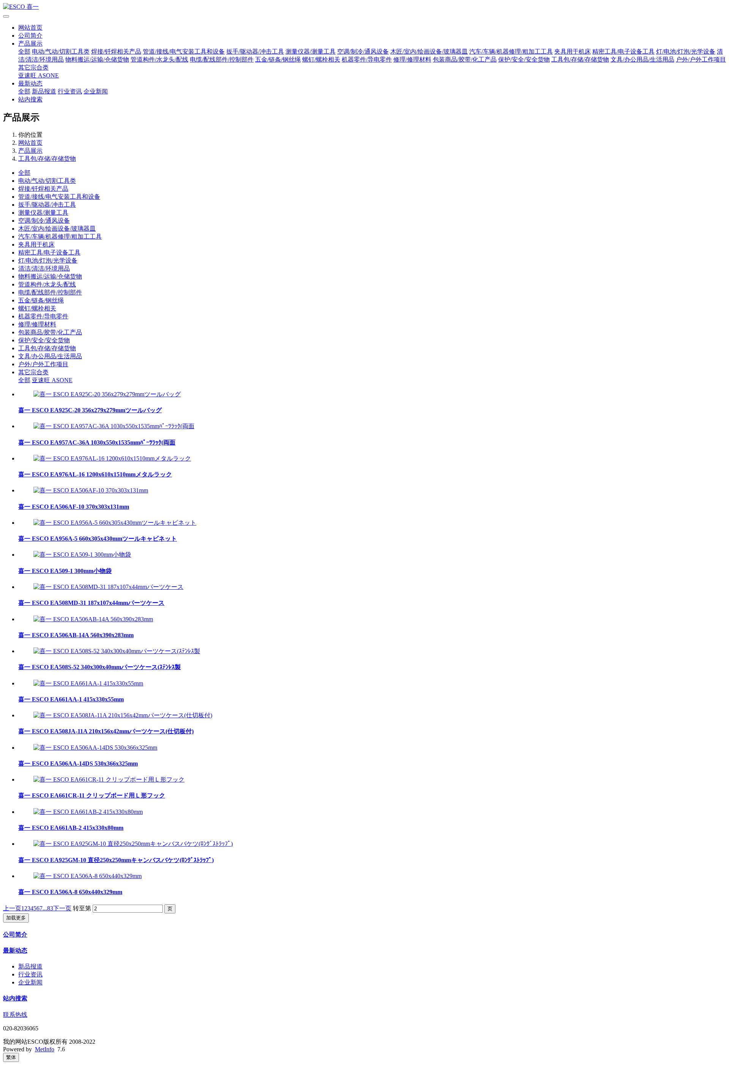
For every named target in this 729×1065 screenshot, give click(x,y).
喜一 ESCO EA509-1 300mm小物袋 (65, 571)
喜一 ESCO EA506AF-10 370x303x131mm (73, 506)
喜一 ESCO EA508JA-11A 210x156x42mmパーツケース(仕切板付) (106, 731)
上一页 (12, 908)
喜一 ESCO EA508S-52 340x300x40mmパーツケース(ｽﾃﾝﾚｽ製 (99, 667)
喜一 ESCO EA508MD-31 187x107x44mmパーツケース (91, 603)
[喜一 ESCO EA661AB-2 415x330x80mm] (88, 812)
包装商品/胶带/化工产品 (465, 59)
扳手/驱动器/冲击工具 (255, 51)
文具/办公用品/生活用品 (642, 59)
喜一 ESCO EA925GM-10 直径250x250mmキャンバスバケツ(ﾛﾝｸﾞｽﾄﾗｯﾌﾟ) (116, 860)
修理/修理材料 (412, 59)
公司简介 (30, 35)
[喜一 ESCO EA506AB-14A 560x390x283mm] (93, 619)
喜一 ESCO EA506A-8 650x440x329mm (70, 892)
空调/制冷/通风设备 (363, 51)
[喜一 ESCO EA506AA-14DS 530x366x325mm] (95, 747)
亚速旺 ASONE (38, 75)
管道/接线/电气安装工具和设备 (184, 51)
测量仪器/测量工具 (311, 51)
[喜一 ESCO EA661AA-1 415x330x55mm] (88, 683)
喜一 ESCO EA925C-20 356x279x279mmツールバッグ (90, 410)
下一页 (62, 908)
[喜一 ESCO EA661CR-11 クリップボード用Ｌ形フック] (109, 779)
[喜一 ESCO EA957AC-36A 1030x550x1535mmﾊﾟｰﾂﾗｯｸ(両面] (113, 426)
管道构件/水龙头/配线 (159, 59)
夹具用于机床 (572, 51)
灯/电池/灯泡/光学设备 (685, 51)
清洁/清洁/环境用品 (44, 268)
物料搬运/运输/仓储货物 (97, 59)
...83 (48, 908)
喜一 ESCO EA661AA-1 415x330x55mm (71, 699)
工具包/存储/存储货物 (580, 59)
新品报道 (44, 91)
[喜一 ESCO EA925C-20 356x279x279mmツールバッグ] (107, 394)
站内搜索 (30, 99)
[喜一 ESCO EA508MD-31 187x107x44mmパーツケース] (108, 587)
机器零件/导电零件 (367, 59)
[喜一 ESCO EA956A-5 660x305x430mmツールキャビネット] (114, 522)
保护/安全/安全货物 (524, 59)
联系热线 (15, 1014)
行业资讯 (70, 91)
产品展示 (30, 43)
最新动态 (30, 83)
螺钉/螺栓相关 (321, 59)
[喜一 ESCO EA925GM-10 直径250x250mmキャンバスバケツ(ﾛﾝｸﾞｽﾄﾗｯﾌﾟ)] (133, 843)
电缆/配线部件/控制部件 (222, 59)
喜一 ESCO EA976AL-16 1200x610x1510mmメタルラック (95, 474)
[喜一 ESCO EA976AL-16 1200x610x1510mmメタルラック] (112, 458)
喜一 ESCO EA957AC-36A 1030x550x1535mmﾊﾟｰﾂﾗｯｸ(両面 (96, 442)
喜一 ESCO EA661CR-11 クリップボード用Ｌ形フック (91, 795)
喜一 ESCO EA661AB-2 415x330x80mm (70, 827)
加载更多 (16, 918)
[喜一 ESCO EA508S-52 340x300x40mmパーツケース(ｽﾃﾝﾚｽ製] (116, 651)
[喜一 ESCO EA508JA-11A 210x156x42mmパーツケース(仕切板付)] (122, 715)
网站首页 (30, 27)
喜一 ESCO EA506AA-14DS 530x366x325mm (78, 763)
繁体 (11, 1057)
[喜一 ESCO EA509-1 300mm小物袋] (82, 554)
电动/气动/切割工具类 (61, 51)
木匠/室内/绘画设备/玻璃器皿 (429, 51)
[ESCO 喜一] (364, 7)
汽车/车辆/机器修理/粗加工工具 (511, 51)
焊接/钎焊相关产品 (116, 51)
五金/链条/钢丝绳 (278, 59)
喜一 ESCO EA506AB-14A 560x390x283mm (76, 635)
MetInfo (44, 1049)
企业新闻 (96, 91)
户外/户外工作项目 (701, 59)
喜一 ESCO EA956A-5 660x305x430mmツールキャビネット (97, 538)
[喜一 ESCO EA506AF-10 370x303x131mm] (90, 490)
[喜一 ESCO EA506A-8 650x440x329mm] (87, 876)
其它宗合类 (33, 67)
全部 (24, 51)
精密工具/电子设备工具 (623, 51)
